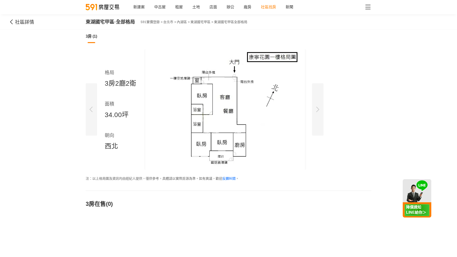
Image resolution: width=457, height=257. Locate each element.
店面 (213, 7)
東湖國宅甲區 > (201, 22)
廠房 (247, 7)
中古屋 (160, 7)
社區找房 (268, 7)
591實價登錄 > (152, 22)
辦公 (230, 7)
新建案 (139, 7)
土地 (196, 7)
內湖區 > (183, 22)
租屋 (179, 7)
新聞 (289, 7)
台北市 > (169, 22)
